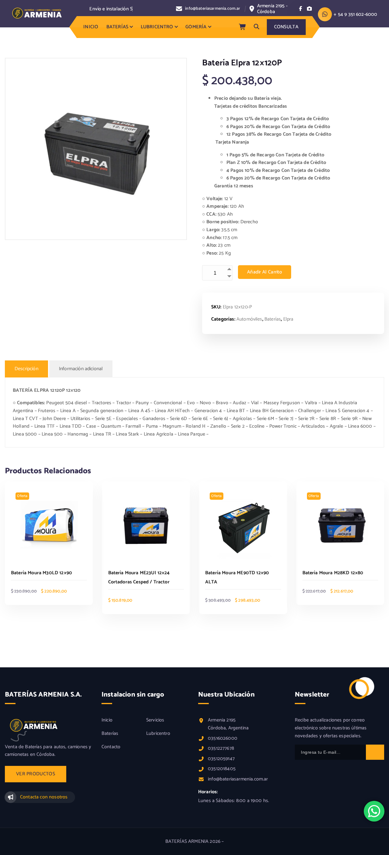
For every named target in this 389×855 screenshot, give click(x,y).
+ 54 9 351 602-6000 (355, 14)
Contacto (111, 747)
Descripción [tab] (26, 369)
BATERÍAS (117, 27)
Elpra (288, 319)
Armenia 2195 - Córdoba (272, 9)
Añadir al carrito (264, 272)
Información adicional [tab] (81, 369)
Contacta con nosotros (43, 797)
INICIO (90, 27)
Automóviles (249, 319)
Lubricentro (158, 734)
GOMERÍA (195, 27)
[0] (243, 27)
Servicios (155, 720)
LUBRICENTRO (157, 27)
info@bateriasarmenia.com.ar (212, 9)
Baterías (272, 319)
